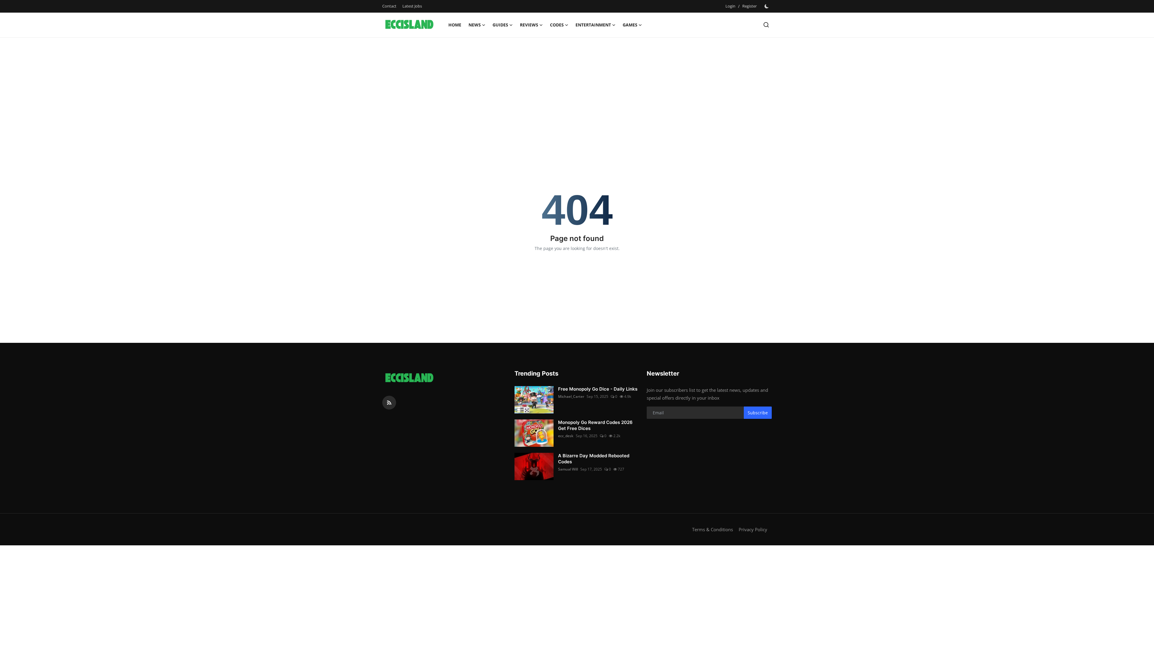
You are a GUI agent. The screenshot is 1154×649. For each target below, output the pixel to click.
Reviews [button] (529, 25)
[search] (766, 24)
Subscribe (758, 413)
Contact (389, 6)
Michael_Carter (571, 396)
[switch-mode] (767, 6)
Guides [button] (500, 25)
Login (730, 6)
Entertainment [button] (593, 25)
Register (749, 6)
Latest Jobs (412, 6)
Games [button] (630, 25)
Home (454, 25)
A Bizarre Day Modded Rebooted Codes (593, 459)
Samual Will (568, 469)
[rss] (389, 403)
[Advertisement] (577, 86)
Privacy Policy (753, 529)
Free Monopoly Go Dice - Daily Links (597, 389)
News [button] (475, 25)
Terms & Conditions (712, 529)
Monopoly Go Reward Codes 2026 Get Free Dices (595, 425)
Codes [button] (557, 25)
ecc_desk (565, 435)
